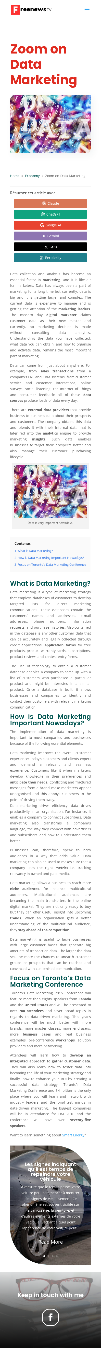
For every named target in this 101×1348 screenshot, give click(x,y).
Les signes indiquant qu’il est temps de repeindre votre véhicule (50, 1172)
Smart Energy (73, 1135)
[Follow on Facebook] (50, 1317)
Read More (50, 1242)
